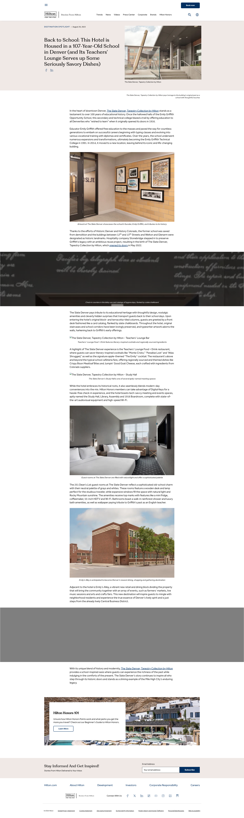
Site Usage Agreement (104, 811)
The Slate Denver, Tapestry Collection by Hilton (133, 110)
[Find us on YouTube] (156, 796)
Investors (131, 785)
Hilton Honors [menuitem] (165, 14)
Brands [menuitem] (153, 14)
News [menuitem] (108, 14)
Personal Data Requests (176, 811)
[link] (46, 70)
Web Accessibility (194, 811)
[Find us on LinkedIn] (142, 796)
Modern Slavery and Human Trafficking (151, 811)
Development (105, 785)
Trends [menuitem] (99, 14)
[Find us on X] (135, 796)
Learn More (63, 729)
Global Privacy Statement (66, 811)
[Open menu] (46, 5)
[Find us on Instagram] (163, 796)
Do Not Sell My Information (125, 811)
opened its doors (118, 245)
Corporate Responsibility (163, 785)
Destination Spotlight (57, 27)
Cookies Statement (85, 811)
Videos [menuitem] (117, 14)
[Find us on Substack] (177, 796)
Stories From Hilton (71, 14)
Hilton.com (50, 785)
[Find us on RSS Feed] (170, 796)
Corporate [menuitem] (142, 14)
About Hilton (77, 785)
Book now (190, 5)
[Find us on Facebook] (128, 796)
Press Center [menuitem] (129, 14)
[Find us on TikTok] (149, 796)
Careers (195, 785)
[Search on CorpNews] (189, 14)
